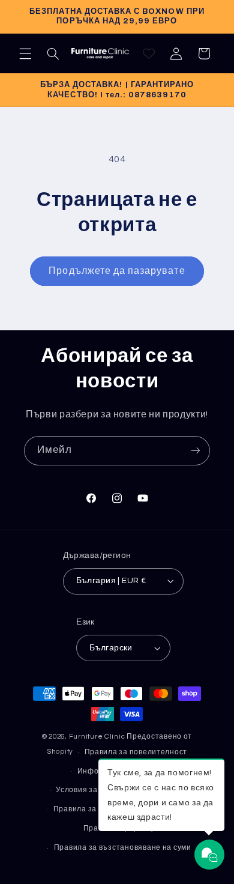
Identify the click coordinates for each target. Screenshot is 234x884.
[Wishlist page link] (149, 53)
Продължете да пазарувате (117, 271)
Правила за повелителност (136, 752)
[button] (25, 53)
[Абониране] (195, 450)
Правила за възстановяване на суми (122, 847)
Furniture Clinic (97, 736)
